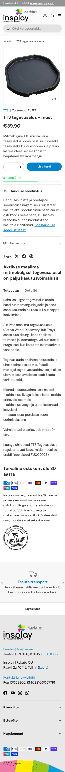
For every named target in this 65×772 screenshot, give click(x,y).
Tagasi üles (32, 609)
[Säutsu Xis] (16, 256)
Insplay (17, 763)
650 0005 (49, 654)
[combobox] (32, 28)
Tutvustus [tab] (11, 290)
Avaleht (7, 41)
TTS (5, 110)
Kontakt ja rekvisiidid (19, 677)
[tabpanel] (32, 377)
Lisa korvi (44, 166)
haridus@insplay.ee (18, 649)
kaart (43, 667)
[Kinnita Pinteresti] (31, 256)
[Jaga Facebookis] (24, 256)
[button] (52, 15)
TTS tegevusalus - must (30, 41)
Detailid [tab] (31, 290)
